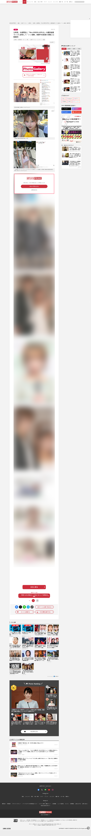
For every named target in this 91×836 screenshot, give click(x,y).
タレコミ (67, 803)
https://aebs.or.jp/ (50, 821)
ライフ (45, 1)
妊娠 (44, 39)
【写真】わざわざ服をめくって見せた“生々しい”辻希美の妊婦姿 (34, 75)
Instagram (70, 98)
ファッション (76, 101)
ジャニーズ (27, 796)
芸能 (25, 1)
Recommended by (50, 676)
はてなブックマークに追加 (28, 607)
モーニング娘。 (26, 39)
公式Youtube (77, 112)
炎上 (64, 98)
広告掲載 (54, 803)
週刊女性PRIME (13, 23)
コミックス (55, 1)
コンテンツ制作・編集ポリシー (45, 803)
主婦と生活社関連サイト (45, 814)
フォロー (66, 108)
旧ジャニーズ (30, 1)
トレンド (50, 1)
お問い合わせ (84, 803)
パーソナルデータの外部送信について (29, 803)
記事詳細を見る (34, 189)
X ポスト (20, 607)
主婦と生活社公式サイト (45, 805)
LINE (24, 606)
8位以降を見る (34, 731)
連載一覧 (61, 1)
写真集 (64, 101)
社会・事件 (40, 1)
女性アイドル (23, 23)
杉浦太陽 (20, 39)
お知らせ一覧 (78, 803)
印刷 (52, 42)
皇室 (35, 1)
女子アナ (77, 98)
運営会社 (4, 803)
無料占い (71, 1)
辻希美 (29, 23)
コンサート (39, 39)
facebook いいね (16, 607)
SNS (70, 101)
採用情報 (72, 803)
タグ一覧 (66, 1)
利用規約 (9, 803)
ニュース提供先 (61, 803)
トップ (20, 1)
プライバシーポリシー (16, 803)
